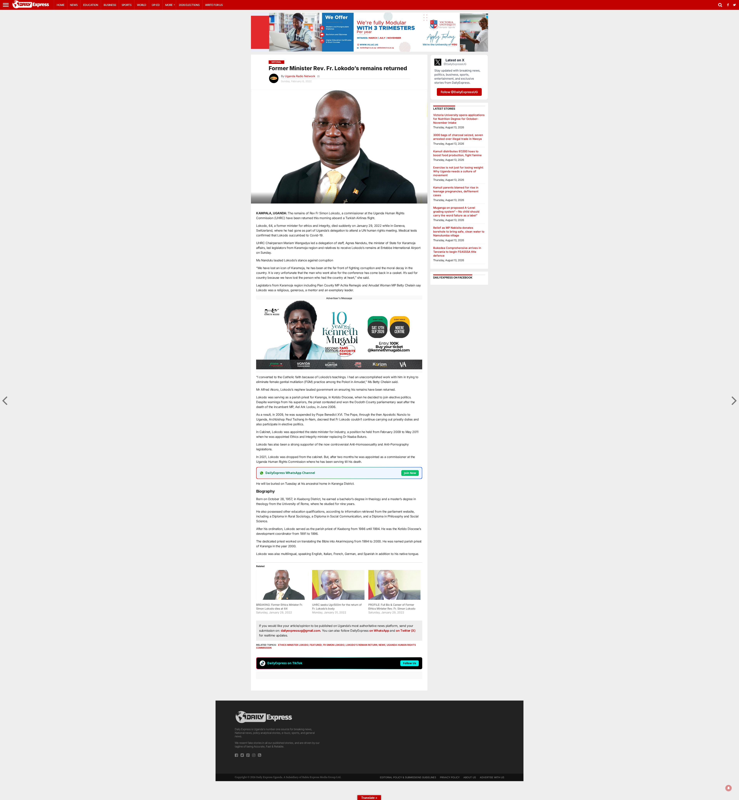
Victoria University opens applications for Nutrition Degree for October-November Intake (459, 118)
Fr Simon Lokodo (333, 644)
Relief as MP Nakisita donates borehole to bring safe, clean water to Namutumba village (458, 231)
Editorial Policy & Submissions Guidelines (408, 777)
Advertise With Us (492, 777)
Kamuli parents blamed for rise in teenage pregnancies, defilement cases (455, 191)
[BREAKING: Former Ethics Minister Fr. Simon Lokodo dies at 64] (282, 585)
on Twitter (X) (405, 630)
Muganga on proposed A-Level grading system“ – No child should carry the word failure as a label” (456, 211)
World (141, 5)
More (169, 5)
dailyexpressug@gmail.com (300, 630)
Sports (126, 5)
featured (316, 644)
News (74, 5)
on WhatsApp (379, 630)
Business (110, 5)
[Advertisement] (369, 737)
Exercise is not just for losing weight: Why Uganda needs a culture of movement (458, 171)
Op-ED (156, 5)
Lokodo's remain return (361, 644)
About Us (469, 777)
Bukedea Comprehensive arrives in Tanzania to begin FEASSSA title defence (457, 251)
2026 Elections (189, 5)
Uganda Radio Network (300, 76)
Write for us (214, 5)
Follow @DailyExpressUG (459, 92)
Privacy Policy (450, 777)
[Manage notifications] (729, 788)
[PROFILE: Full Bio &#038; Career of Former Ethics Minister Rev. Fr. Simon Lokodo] (394, 585)
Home (60, 5)
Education (90, 5)
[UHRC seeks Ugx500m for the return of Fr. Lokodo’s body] (338, 585)
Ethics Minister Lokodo (293, 644)
